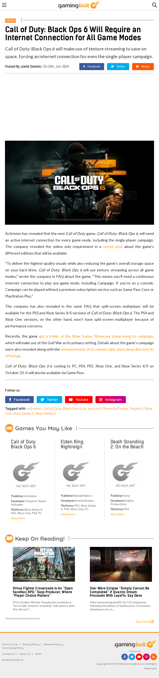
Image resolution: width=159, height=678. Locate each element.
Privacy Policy (31, 644)
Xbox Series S (23, 413)
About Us (25, 653)
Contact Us (8, 653)
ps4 (91, 408)
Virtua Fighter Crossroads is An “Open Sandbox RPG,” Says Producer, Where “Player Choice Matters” (43, 592)
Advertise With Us (12, 659)
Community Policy (13, 647)
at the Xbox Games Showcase (85, 336)
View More (18, 518)
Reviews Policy (53, 644)
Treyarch (136, 408)
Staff (38, 653)
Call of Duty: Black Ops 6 (62, 408)
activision (34, 408)
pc (85, 408)
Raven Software (115, 408)
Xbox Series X (45, 413)
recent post (113, 246)
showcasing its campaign (132, 336)
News (10, 20)
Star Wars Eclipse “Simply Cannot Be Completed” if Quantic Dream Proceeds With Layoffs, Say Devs (119, 592)
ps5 (98, 408)
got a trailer (49, 336)
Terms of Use (10, 644)
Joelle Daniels (30, 66)
